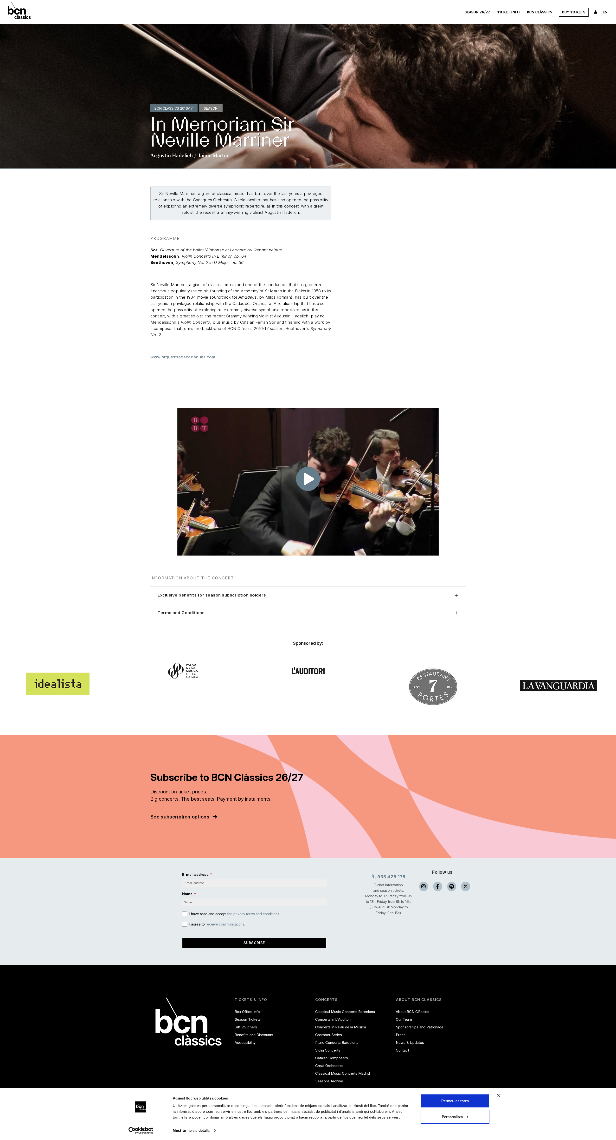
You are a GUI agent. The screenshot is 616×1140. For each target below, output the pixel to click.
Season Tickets (248, 1019)
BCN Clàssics (539, 12)
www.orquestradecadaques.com (182, 357)
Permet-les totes (455, 1101)
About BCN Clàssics (412, 1011)
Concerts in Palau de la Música (340, 1027)
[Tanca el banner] (498, 1095)
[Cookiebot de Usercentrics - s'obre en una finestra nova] (141, 1130)
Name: (187, 894)
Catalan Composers (331, 1058)
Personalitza (452, 1116)
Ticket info (508, 12)
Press (400, 1035)
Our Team (404, 1019)
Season (211, 108)
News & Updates (410, 1042)
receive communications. (225, 924)
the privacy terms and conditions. (253, 914)
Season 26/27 (477, 12)
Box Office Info (247, 1011)
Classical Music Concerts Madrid (342, 1073)
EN (605, 12)
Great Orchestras (329, 1065)
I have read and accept (234, 914)
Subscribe (254, 943)
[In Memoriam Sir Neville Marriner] (308, 482)
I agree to (217, 924)
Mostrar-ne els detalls (191, 1130)
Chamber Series (328, 1035)
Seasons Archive (329, 1081)
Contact (402, 1050)
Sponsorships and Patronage (419, 1027)
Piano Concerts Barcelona (336, 1042)
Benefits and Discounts (254, 1035)
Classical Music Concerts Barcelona (345, 1011)
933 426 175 (391, 876)
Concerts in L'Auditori (333, 1019)
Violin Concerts (327, 1050)
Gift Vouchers (246, 1027)
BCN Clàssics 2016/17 (173, 108)
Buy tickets (573, 12)
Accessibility (245, 1042)
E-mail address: (196, 874)
